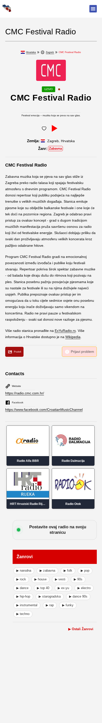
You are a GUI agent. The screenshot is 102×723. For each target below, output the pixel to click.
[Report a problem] (79, 352)
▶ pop (85, 570)
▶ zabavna (47, 570)
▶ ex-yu (63, 588)
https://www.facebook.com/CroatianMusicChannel (44, 410)
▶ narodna (23, 570)
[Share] (14, 352)
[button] (93, 8)
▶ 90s (78, 579)
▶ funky (68, 605)
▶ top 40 (43, 588)
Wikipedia (72, 337)
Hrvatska (31, 52)
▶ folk (68, 570)
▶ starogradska (50, 596)
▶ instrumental (26, 605)
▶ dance (22, 588)
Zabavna (55, 148)
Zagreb (50, 52)
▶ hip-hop (23, 596)
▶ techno (22, 614)
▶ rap (50, 605)
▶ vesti (60, 579)
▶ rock (21, 579)
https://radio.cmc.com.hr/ (24, 393)
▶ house (40, 579)
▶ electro (84, 588)
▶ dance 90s (78, 596)
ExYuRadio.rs (65, 331)
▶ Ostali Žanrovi (80, 629)
